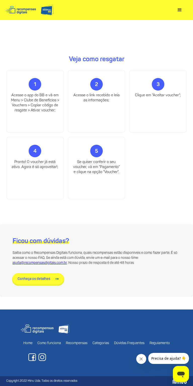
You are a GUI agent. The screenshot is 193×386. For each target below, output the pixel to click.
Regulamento (160, 343)
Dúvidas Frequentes (129, 343)
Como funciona (49, 343)
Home (27, 343)
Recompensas (76, 343)
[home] (30, 10)
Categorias (100, 343)
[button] (179, 10)
